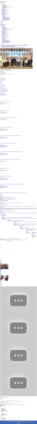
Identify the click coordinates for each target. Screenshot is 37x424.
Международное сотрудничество (5, 42)
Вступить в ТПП (2, 3)
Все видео (1, 396)
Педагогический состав (4, 39)
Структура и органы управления (5, 37)
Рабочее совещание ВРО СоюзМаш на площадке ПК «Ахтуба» (18, 220)
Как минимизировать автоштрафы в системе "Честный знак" (5, 110)
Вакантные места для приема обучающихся (6, 41)
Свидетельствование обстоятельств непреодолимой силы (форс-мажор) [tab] (9, 46)
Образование (3, 38)
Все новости (1, 194)
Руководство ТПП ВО (4, 27)
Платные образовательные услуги (5, 40)
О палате (2, 26)
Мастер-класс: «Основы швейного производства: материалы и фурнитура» (6, 127)
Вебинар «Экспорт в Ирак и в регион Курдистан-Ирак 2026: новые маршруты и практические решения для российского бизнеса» (10, 135)
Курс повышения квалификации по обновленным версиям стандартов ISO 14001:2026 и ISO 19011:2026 (8, 117)
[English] (4, 24)
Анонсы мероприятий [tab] (3, 93)
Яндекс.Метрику (15, 421)
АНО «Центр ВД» (4, 32)
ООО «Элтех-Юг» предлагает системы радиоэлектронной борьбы (34, 233)
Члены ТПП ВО (2, 33)
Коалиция (2, 414)
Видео (0, 285)
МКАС (2, 43)
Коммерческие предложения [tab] (4, 215)
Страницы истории (4, 29)
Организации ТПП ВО (3, 31)
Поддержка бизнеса (3, 11)
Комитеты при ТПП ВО (4, 35)
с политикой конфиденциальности (26, 421)
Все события (1, 199)
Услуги (2, 8)
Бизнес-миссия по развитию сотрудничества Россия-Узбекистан (5, 101)
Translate (4, 25)
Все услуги (1, 92)
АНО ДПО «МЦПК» (3, 417)
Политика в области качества (5, 28)
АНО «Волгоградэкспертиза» (4, 418)
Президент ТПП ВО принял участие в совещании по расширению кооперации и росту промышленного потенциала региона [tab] (14, 45)
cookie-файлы (18, 421)
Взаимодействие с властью (4, 34)
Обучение (2, 36)
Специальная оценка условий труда (5, 30)
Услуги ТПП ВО (2, 409)
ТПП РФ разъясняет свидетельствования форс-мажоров (4, 168)
